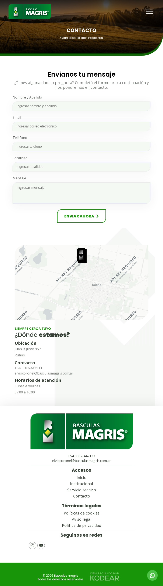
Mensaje (19, 178)
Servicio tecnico (81, 489)
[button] (81, 255)
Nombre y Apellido (27, 97)
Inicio (81, 477)
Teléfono (20, 137)
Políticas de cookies (82, 513)
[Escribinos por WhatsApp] (152, 575)
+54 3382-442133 (28, 368)
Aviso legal (81, 519)
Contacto (81, 496)
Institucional (81, 483)
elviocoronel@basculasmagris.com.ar (44, 373)
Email (17, 117)
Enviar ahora (79, 216)
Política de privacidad (81, 525)
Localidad (20, 158)
